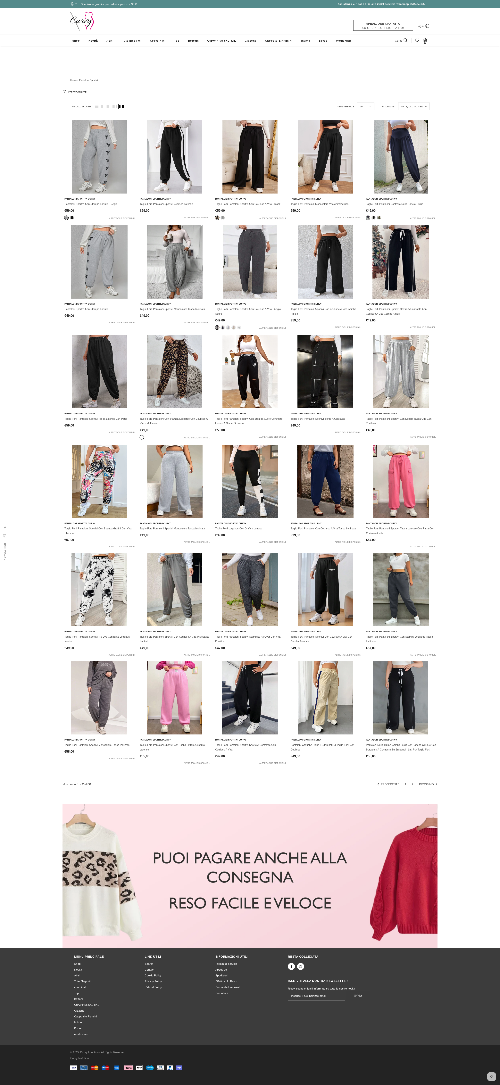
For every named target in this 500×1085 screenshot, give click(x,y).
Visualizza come (81, 106)
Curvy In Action (79, 1058)
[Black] (217, 218)
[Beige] (234, 327)
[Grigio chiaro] (228, 327)
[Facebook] (291, 966)
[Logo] (82, 21)
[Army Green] (379, 218)
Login (420, 26)
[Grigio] (66, 218)
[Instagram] (300, 966)
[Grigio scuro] (217, 327)
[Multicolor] (142, 437)
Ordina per (388, 106)
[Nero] (72, 218)
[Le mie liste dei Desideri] (417, 41)
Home (73, 80)
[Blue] (368, 218)
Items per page (345, 106)
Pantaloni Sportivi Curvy (79, 199)
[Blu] (223, 327)
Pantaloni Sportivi (88, 80)
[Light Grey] (223, 218)
